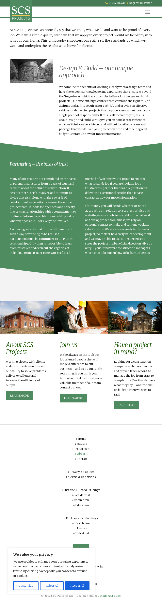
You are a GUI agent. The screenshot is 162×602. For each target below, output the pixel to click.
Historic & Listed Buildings (82, 490)
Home (82, 439)
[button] (147, 12)
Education (82, 505)
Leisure (82, 528)
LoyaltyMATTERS (109, 596)
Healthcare (82, 523)
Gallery (82, 443)
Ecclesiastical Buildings (82, 518)
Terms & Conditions (82, 477)
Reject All (52, 585)
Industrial (82, 533)
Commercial (82, 500)
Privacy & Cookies (82, 472)
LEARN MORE (19, 395)
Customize (26, 585)
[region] (51, 571)
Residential (82, 495)
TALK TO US (126, 405)
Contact (82, 459)
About (81, 453)
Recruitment (82, 449)
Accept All (77, 585)
